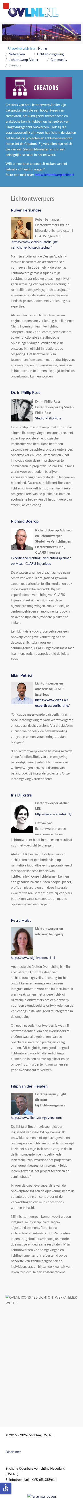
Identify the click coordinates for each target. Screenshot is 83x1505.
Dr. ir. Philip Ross (25, 393)
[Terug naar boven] (41, 1496)
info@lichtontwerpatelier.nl (54, 175)
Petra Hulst (21, 921)
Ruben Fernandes (26, 210)
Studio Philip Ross (48, 418)
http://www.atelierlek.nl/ (53, 814)
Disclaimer (13, 1452)
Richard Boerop (25, 521)
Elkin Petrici (21, 676)
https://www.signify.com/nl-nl (33, 958)
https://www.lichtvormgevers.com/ (36, 1118)
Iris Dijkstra (21, 795)
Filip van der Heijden (29, 1086)
